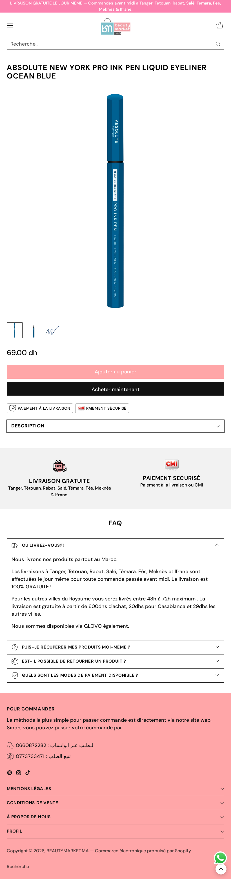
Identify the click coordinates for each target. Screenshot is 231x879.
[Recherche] (218, 44)
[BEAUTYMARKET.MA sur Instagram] (18, 773)
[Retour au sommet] (221, 869)
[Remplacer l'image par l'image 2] (34, 330)
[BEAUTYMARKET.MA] (115, 25)
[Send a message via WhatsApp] (220, 858)
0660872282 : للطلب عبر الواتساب (54, 745)
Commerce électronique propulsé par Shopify (143, 851)
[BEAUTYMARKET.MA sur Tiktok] (27, 773)
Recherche (18, 866)
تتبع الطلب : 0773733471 (43, 756)
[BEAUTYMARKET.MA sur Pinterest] (9, 773)
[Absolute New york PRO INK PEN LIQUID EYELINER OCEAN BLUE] (115, 202)
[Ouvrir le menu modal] (9, 25)
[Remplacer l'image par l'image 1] (15, 330)
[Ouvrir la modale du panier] (219, 25)
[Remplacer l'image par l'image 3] (53, 330)
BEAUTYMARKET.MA (67, 851)
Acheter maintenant (115, 389)
